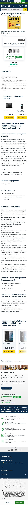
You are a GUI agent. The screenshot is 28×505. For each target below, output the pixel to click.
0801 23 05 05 (19, 1)
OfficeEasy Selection (6, 33)
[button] (12, 30)
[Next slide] (25, 341)
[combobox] (14, 9)
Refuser (4, 498)
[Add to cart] (9, 117)
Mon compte (20, 6)
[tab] (14, 71)
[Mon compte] (20, 6)
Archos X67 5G (6, 344)
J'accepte (19, 502)
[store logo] (7, 6)
